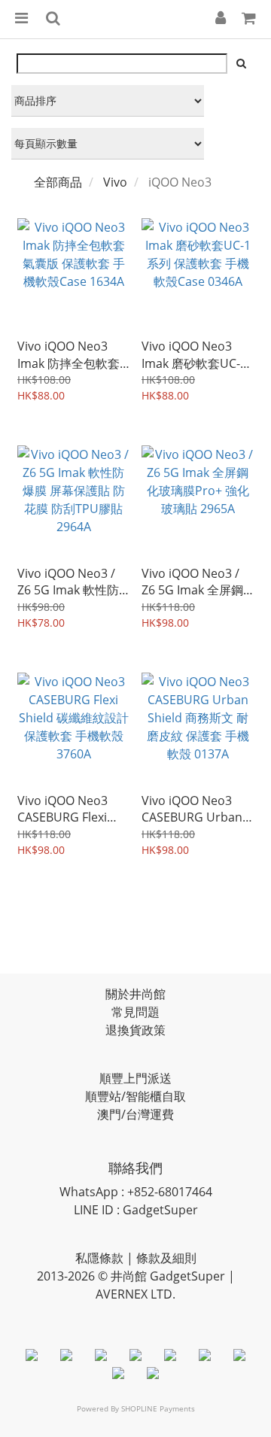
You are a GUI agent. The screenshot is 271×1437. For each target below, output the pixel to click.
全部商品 (58, 182)
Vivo (115, 182)
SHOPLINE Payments (158, 1408)
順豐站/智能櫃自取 (135, 1096)
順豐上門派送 (135, 1078)
